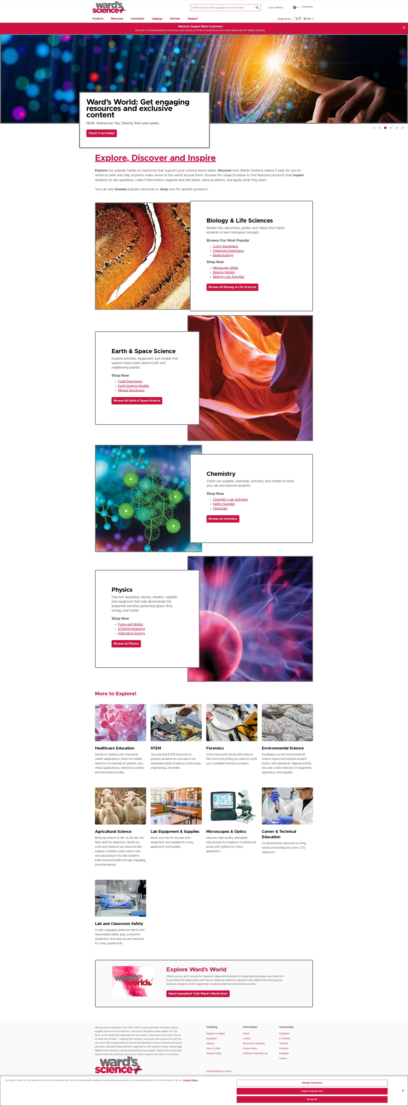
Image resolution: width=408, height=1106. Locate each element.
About (246, 1034)
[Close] (404, 27)
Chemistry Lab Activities (230, 499)
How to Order (213, 1048)
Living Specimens (225, 246)
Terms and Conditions (254, 1043)
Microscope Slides (225, 268)
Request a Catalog (215, 1034)
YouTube (283, 1043)
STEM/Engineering (131, 629)
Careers (283, 1058)
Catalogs (157, 19)
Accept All (312, 1099)
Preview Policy (213, 1053)
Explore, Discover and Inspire (155, 158)
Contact (247, 1039)
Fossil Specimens (130, 381)
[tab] (374, 128)
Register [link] (279, 8)
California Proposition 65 (255, 1053)
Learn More (100, 125)
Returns (210, 1043)
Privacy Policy (250, 1048)
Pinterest (283, 1048)
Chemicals (220, 508)
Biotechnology (223, 255)
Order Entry (284, 19)
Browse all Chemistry (223, 518)
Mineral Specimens (131, 390)
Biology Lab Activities (228, 276)
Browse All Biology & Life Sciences (232, 287)
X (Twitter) (284, 1039)
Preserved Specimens (228, 250)
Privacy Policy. (190, 1080)
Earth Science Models (133, 386)
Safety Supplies (224, 504)
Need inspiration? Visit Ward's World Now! (198, 993)
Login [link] (271, 8)
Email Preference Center (218, 1071)
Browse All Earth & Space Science (137, 400)
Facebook (284, 1034)
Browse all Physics (126, 643)
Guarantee (211, 1039)
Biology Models (224, 272)
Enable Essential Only (312, 1091)
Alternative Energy (131, 633)
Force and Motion (130, 624)
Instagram (284, 1053)
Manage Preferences (312, 1083)
